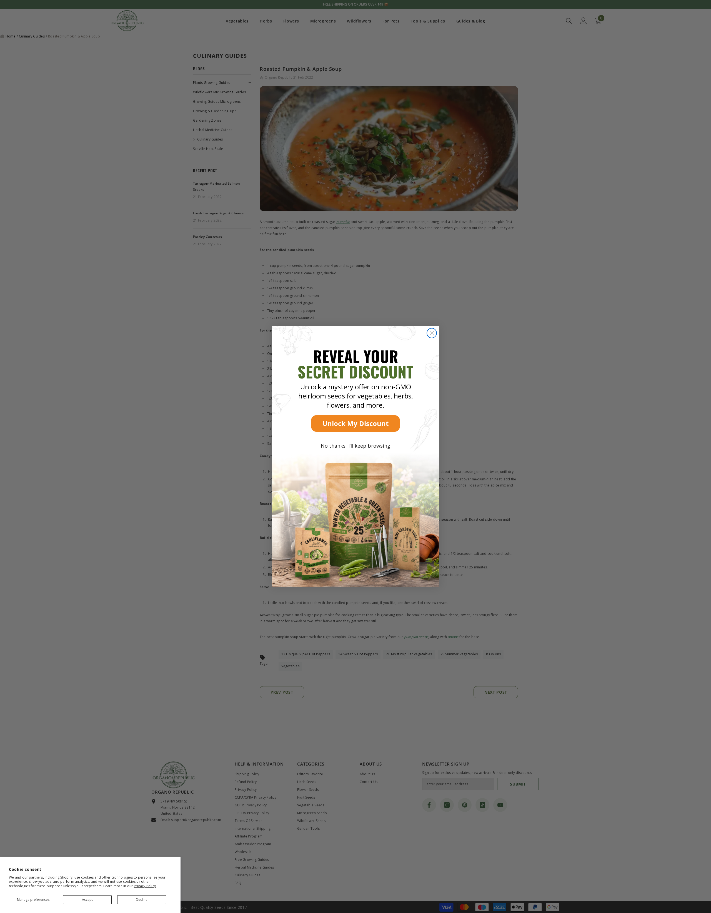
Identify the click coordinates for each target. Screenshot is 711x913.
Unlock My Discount (355, 423)
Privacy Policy (145, 886)
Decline (141, 899)
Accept (87, 899)
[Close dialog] (432, 333)
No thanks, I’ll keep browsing (355, 445)
